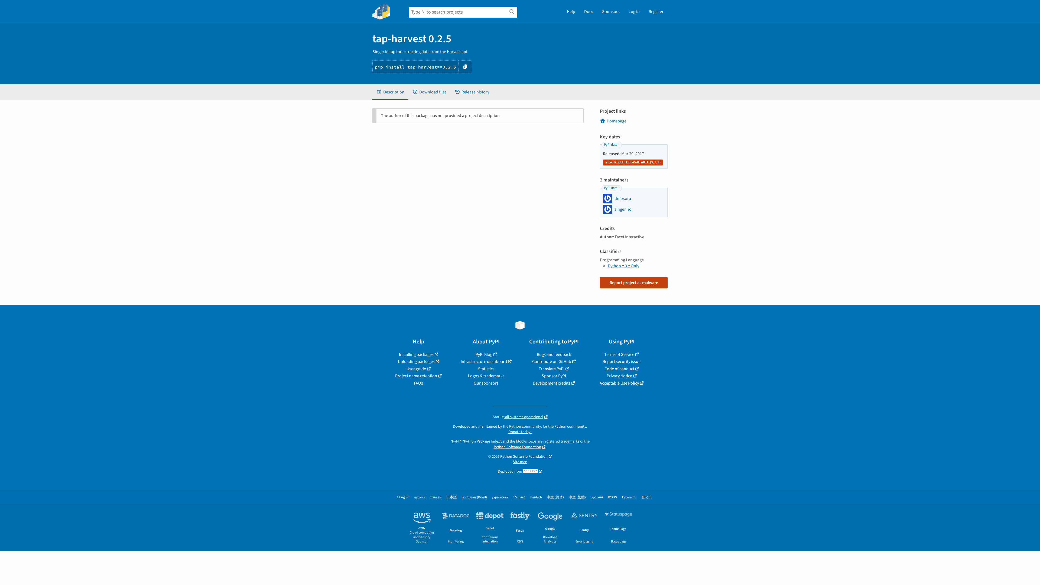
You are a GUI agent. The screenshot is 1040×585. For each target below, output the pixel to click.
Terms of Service (619, 355)
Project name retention (416, 376)
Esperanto (629, 497)
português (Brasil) (474, 497)
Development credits (551, 383)
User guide (416, 369)
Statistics (486, 369)
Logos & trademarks (486, 376)
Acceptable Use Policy (619, 383)
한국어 (646, 497)
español (419, 497)
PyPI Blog (484, 355)
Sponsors (611, 12)
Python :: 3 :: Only (623, 266)
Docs (588, 12)
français (435, 497)
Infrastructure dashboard (484, 362)
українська (500, 497)
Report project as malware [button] (634, 283)
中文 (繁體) (577, 497)
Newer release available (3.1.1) (633, 162)
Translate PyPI (551, 369)
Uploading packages (416, 362)
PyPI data (610, 144)
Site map (520, 462)
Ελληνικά (519, 497)
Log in (634, 12)
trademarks (570, 441)
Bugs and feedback (554, 355)
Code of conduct (619, 369)
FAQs (418, 383)
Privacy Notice (619, 376)
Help (571, 12)
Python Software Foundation (517, 447)
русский (597, 497)
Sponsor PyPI (554, 376)
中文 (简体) (555, 497)
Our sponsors (486, 383)
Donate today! (520, 432)
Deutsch (536, 497)
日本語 (451, 497)
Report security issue (622, 362)
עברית (612, 497)
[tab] (390, 92)
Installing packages (416, 355)
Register (656, 12)
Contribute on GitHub (551, 362)
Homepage (616, 121)
